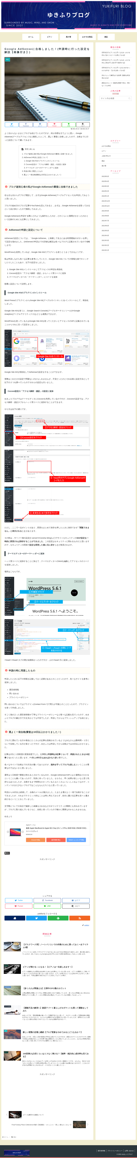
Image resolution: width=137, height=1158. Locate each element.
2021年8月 (105, 216)
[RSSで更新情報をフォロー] (79, 918)
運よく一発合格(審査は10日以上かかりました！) (42, 175)
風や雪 (104, 166)
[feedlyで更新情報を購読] (58, 918)
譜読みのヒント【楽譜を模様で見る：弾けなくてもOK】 (116, 84)
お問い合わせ (129, 1151)
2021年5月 (105, 230)
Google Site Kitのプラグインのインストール (43, 161)
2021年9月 (105, 211)
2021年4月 (105, 235)
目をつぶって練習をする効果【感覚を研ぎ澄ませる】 (116, 76)
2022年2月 (105, 191)
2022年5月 (105, 176)
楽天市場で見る (55, 840)
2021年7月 (105, 221)
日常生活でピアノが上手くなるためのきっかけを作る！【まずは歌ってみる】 (116, 69)
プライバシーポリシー (114, 1151)
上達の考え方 (106, 156)
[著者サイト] (14, 918)
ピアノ (104, 151)
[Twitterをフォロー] (36, 918)
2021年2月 (105, 245)
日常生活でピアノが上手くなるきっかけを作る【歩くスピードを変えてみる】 (116, 54)
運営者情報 (101, 1151)
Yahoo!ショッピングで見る (76, 840)
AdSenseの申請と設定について (36, 157)
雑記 (7, 853)
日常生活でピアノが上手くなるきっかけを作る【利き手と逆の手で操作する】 (116, 61)
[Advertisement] (47, 876)
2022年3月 (105, 186)
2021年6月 (105, 225)
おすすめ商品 (106, 146)
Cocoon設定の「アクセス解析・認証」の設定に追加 (46, 164)
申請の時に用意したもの (33, 171)
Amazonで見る (35, 840)
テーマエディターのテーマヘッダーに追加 (42, 168)
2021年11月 (106, 206)
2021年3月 (105, 240)
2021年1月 (105, 250)
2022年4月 (105, 181)
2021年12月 (106, 201)
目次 (27, 149)
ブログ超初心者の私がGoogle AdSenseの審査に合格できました (48, 154)
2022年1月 (105, 196)
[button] (129, 98)
